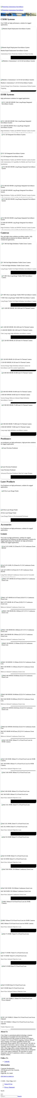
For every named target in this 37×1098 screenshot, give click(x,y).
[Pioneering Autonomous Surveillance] (12, 6)
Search (20, 1096)
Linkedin (6, 1061)
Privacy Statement (9, 1087)
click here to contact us (7, 1076)
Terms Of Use (8, 1084)
